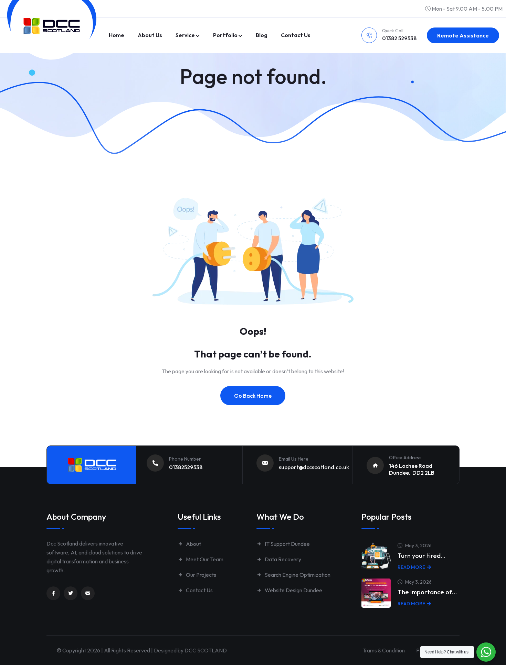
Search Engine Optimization (297, 574)
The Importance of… (427, 592)
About (193, 543)
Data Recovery (282, 559)
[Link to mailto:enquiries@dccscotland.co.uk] (88, 593)
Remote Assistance (463, 35)
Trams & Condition (383, 650)
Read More (411, 567)
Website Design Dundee (293, 590)
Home (116, 35)
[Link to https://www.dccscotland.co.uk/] (51, 26)
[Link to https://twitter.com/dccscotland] (70, 593)
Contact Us (199, 590)
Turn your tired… (421, 556)
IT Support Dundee (287, 543)
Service (185, 35)
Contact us (295, 35)
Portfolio (225, 35)
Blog (261, 35)
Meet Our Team (204, 559)
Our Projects (200, 574)
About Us (150, 35)
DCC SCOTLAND (206, 650)
